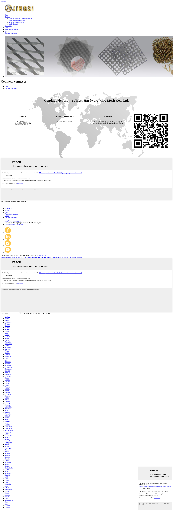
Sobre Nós (8, 26)
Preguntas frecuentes (11, 29)
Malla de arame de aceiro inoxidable (20, 18)
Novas (7, 31)
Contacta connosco (11, 33)
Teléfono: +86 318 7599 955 (14, 224)
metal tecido (47, 257)
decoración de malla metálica (73, 257)
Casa (6, 15)
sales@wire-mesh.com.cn (13, 221)
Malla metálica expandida (17, 20)
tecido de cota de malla (19, 257)
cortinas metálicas (57, 257)
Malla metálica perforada (16, 22)
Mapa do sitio (41, 255)
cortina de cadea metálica (35, 257)
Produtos (7, 17)
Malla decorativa (14, 24)
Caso (6, 27)
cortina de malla (6, 257)
